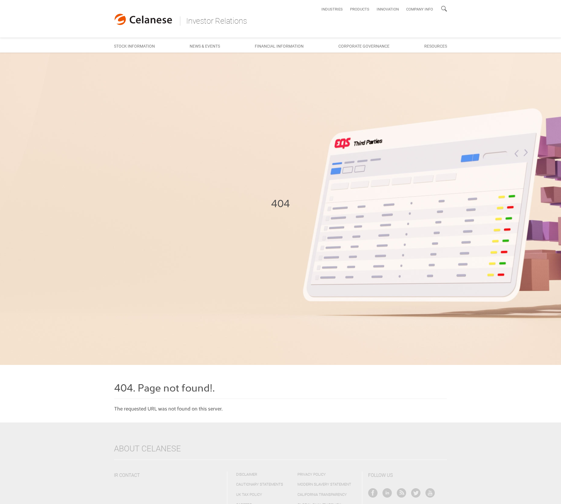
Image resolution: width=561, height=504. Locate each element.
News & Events (205, 46)
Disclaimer (246, 474)
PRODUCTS (359, 9)
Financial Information (279, 46)
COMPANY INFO (419, 9)
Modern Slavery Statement (324, 484)
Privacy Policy (311, 474)
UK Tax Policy (249, 494)
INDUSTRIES (332, 9)
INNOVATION (388, 9)
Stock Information (134, 46)
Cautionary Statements (259, 484)
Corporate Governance (363, 46)
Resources (435, 46)
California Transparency (322, 494)
